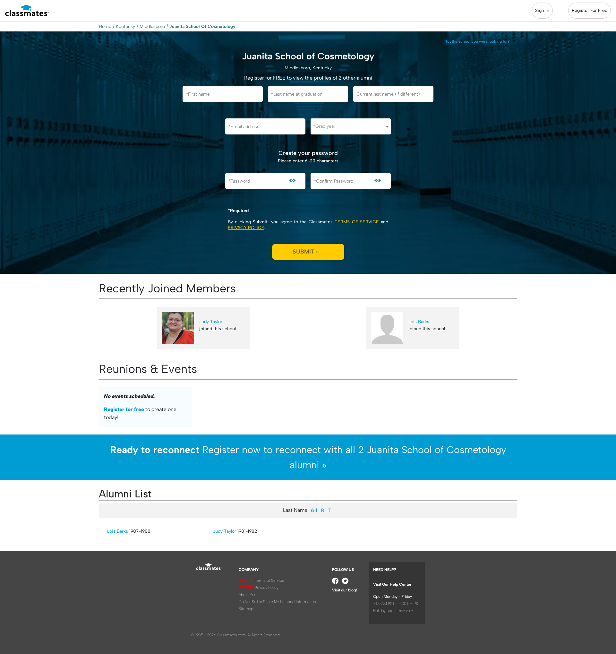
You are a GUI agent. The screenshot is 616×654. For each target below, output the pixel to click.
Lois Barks (418, 321)
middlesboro (152, 26)
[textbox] (351, 126)
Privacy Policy (246, 227)
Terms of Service (357, 222)
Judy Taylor (210, 321)
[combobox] (351, 126)
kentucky (125, 26)
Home (105, 26)
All (314, 510)
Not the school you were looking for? (477, 41)
